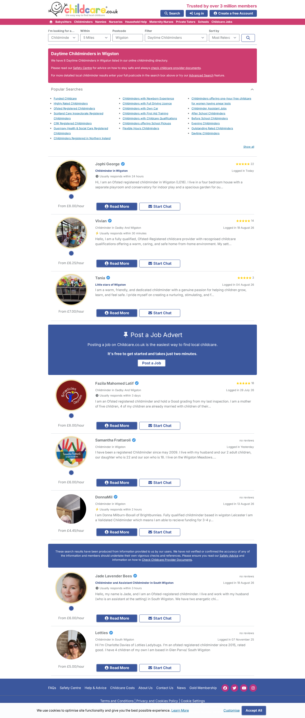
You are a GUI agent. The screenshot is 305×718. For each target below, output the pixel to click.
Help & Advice (95, 688)
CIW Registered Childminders (73, 123)
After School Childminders (208, 113)
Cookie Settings (193, 701)
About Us (145, 688)
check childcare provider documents (176, 68)
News (181, 688)
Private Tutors (185, 21)
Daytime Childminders (206, 133)
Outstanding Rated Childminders (212, 128)
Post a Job (151, 363)
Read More (119, 206)
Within (85, 31)
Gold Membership (203, 688)
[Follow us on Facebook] (225, 688)
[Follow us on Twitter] (234, 688)
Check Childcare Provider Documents (167, 559)
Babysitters (63, 21)
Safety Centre (82, 68)
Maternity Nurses (161, 21)
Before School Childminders (210, 118)
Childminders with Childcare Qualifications (150, 118)
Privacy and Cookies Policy (157, 701)
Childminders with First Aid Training (145, 113)
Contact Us (164, 688)
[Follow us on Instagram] (253, 688)
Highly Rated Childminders (71, 103)
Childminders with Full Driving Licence (147, 103)
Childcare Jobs (221, 21)
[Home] (51, 22)
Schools (203, 21)
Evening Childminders (206, 123)
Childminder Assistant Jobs (209, 108)
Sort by (214, 31)
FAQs (52, 688)
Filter (148, 31)
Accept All (254, 710)
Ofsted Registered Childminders (74, 108)
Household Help (136, 21)
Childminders (83, 21)
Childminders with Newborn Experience (148, 98)
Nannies (100, 21)
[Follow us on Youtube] (244, 688)
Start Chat (162, 206)
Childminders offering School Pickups (147, 123)
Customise (231, 710)
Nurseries (116, 21)
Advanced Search (201, 75)
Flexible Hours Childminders (141, 128)
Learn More (180, 710)
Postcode (119, 31)
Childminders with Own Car (140, 108)
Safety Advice (229, 555)
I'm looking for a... (61, 31)
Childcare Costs (122, 688)
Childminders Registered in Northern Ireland (82, 138)
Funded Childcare (65, 98)
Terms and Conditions (117, 701)
